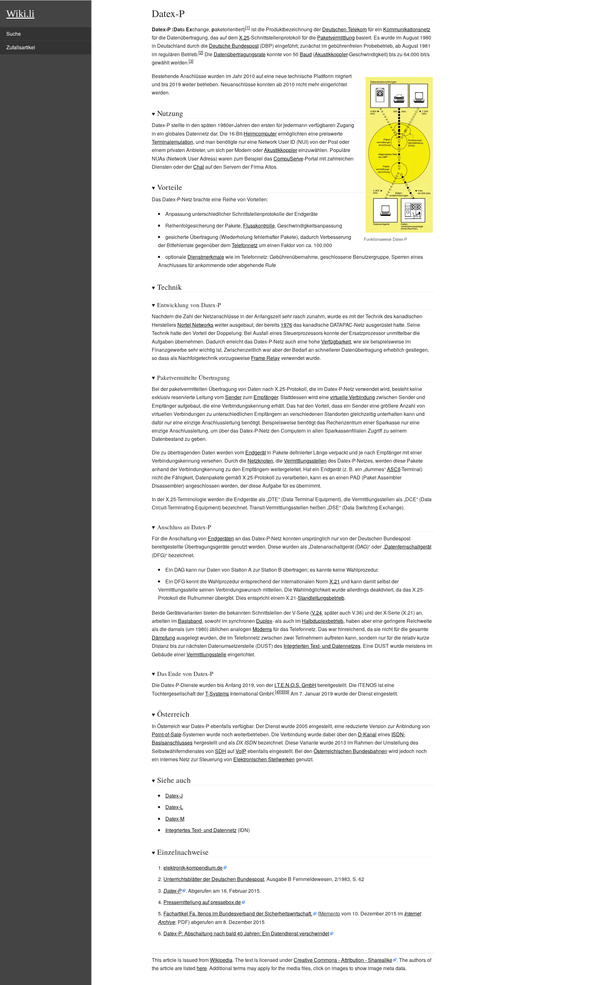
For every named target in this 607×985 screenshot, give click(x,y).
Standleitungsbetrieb (321, 597)
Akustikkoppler (331, 54)
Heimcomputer (260, 133)
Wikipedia (221, 960)
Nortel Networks (195, 324)
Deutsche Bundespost (234, 45)
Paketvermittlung (336, 37)
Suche (13, 33)
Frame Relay (265, 358)
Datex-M (174, 818)
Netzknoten (260, 460)
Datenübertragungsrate (240, 54)
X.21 (334, 581)
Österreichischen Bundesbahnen (350, 751)
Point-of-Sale (166, 734)
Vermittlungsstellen (305, 460)
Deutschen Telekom (344, 29)
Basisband (190, 620)
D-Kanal (367, 734)
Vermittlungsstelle (206, 654)
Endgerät (255, 452)
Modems (262, 629)
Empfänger (266, 397)
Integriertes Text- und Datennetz (200, 830)
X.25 (244, 37)
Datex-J (174, 795)
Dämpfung (163, 637)
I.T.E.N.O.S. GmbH (295, 685)
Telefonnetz (245, 245)
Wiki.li (20, 13)
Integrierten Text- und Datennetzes (322, 645)
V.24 (317, 612)
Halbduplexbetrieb (322, 620)
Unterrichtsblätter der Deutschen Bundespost (213, 879)
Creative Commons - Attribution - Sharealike (343, 960)
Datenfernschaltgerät (407, 546)
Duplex (264, 620)
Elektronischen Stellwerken (264, 759)
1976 (286, 324)
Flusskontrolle (259, 225)
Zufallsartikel (20, 47)
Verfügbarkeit (336, 341)
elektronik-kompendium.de (193, 867)
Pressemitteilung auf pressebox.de (202, 902)
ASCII (393, 469)
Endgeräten (221, 538)
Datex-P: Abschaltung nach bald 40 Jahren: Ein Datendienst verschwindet (246, 933)
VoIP (241, 751)
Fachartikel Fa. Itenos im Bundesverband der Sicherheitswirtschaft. (237, 913)
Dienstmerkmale (205, 256)
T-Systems (217, 693)
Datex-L (174, 807)
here (202, 968)
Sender (233, 397)
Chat (198, 166)
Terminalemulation (172, 141)
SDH (220, 751)
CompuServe (288, 158)
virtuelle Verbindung (352, 397)
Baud (306, 54)
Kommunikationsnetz (406, 29)
